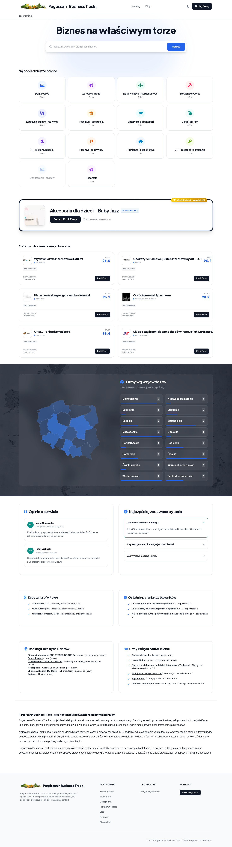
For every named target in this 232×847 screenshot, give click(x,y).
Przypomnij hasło (108, 806)
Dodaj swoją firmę (190, 792)
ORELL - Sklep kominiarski (52, 331)
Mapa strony (106, 822)
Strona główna (107, 791)
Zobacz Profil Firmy (65, 219)
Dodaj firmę (202, 6)
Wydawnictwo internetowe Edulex (58, 259)
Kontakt (103, 817)
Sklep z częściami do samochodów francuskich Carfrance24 (174, 331)
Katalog (136, 6)
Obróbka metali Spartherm (152, 295)
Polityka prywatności (150, 791)
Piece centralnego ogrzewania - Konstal (62, 295)
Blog (148, 6)
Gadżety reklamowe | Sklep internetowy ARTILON (167, 259)
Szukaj (176, 46)
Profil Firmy (102, 278)
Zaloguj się (105, 796)
